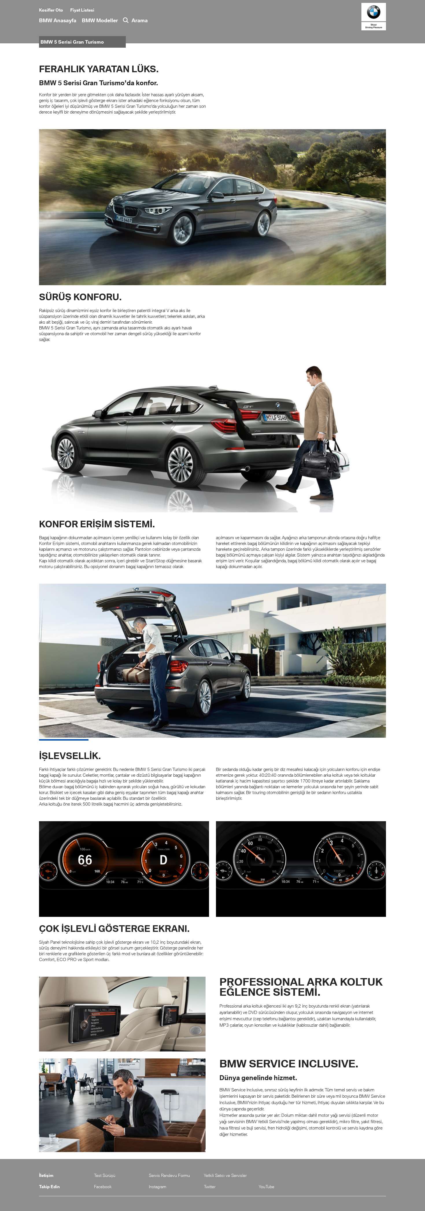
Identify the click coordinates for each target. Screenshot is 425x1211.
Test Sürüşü (104, 1175)
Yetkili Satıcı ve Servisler (225, 1175)
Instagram (157, 1186)
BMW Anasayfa (57, 20)
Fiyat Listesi (82, 10)
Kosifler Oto (51, 10)
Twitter (209, 1186)
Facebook (103, 1186)
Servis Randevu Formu (169, 1175)
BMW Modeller (100, 20)
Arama (140, 20)
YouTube (266, 1186)
